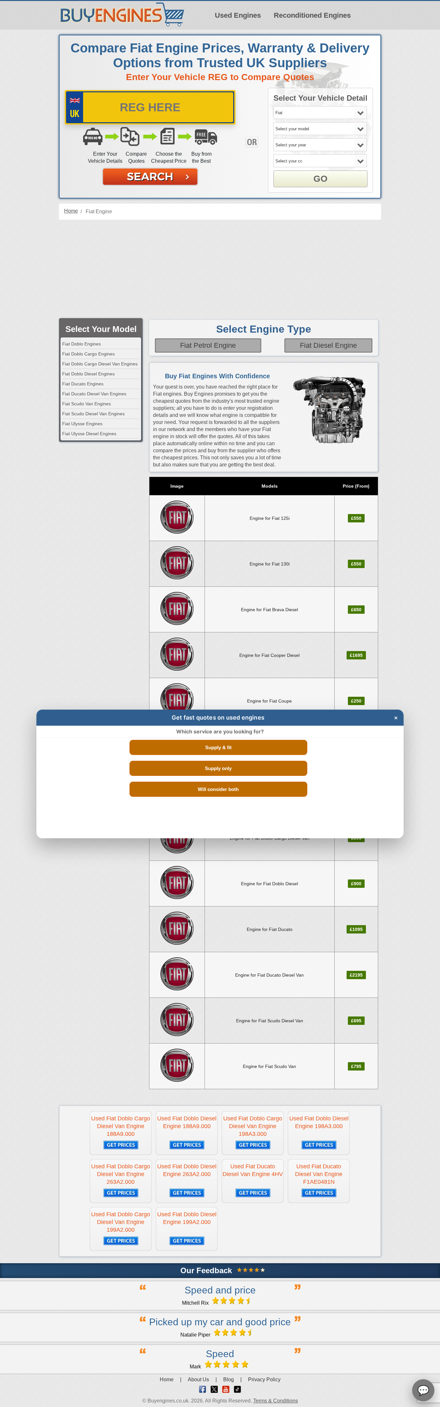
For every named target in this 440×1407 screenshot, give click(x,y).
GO (320, 179)
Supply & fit (218, 747)
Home (167, 1379)
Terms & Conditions (275, 1400)
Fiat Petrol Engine (208, 345)
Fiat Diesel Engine (328, 345)
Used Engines (238, 15)
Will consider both (218, 789)
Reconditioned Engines (312, 15)
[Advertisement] (220, 270)
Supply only (218, 768)
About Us (198, 1379)
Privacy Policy (264, 1379)
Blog (228, 1379)
